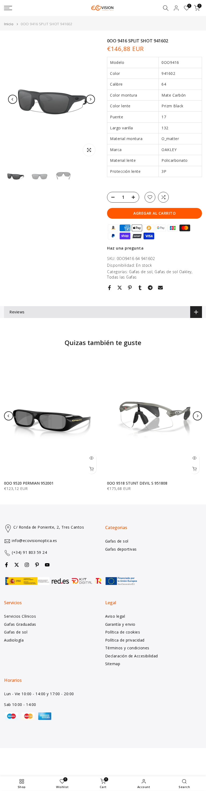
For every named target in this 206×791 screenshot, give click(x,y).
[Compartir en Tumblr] (140, 287)
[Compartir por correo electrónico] (160, 287)
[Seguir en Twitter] (16, 565)
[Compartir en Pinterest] (129, 287)
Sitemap (112, 663)
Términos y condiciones (127, 647)
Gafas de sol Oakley (173, 271)
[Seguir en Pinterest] (37, 565)
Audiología (14, 640)
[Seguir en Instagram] (26, 565)
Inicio (8, 24)
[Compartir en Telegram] (150, 287)
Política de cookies (122, 632)
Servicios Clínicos (20, 616)
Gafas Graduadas (20, 624)
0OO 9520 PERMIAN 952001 (29, 483)
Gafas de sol (140, 271)
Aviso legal (115, 616)
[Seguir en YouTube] (47, 565)
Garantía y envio (120, 624)
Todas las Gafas (122, 277)
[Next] (90, 99)
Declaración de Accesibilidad (131, 655)
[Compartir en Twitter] (119, 287)
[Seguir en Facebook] (6, 565)
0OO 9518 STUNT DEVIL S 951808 (137, 483)
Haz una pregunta (125, 248)
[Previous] (12, 99)
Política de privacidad (125, 640)
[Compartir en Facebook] (109, 287)
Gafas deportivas (121, 549)
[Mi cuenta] (176, 8)
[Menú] (34, 8)
